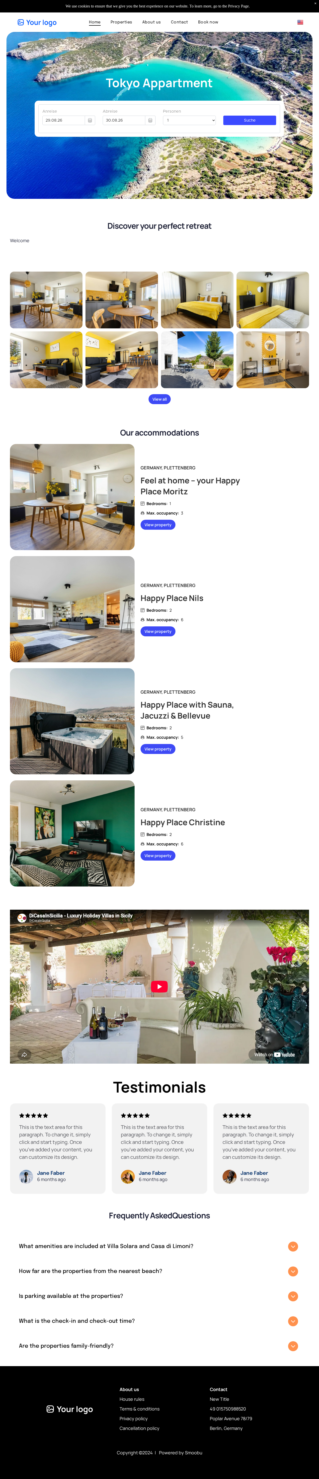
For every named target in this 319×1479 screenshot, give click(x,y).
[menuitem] (95, 22)
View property (158, 524)
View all (160, 399)
